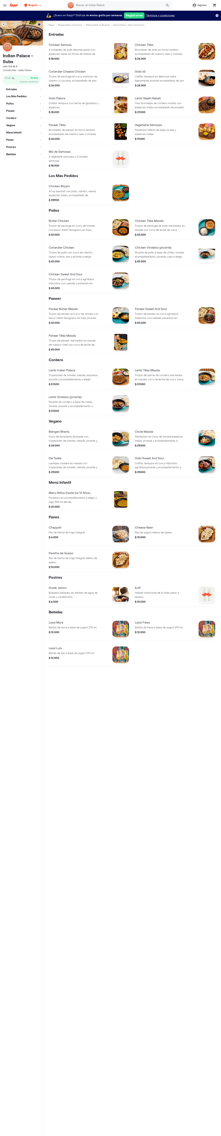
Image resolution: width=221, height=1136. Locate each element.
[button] (33, 5)
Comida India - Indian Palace (17, 70)
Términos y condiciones (160, 15)
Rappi (52, 25)
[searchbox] (118, 5)
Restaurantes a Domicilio (70, 25)
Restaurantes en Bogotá (97, 25)
